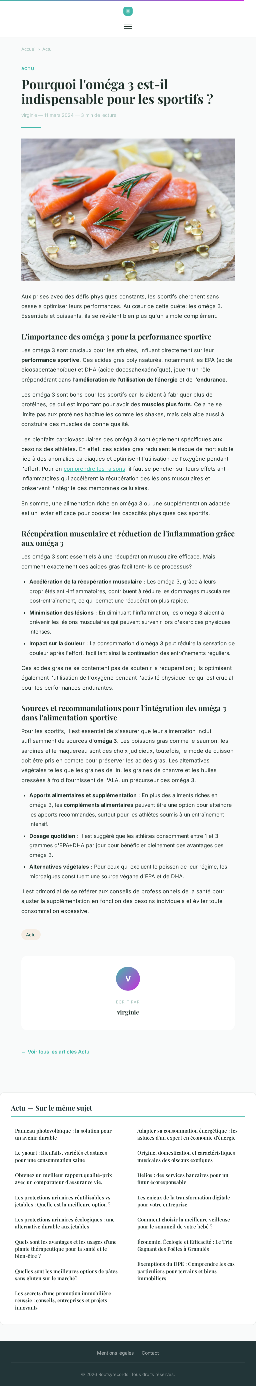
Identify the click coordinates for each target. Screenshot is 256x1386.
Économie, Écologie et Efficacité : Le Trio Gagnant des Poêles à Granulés (184, 1245)
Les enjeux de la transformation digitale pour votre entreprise (183, 1201)
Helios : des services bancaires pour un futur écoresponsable (182, 1178)
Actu (47, 49)
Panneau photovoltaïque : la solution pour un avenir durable (63, 1134)
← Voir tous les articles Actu (55, 1052)
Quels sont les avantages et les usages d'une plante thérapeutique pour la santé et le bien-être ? (66, 1248)
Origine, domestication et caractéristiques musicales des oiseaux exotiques (186, 1156)
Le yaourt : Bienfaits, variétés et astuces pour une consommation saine (61, 1156)
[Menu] (128, 26)
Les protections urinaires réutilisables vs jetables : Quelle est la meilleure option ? (62, 1201)
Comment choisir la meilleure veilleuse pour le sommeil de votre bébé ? (183, 1223)
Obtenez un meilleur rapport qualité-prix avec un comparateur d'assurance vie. (63, 1178)
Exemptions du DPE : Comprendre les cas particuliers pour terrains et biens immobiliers (186, 1271)
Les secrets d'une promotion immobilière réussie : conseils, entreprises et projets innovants (63, 1300)
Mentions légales (115, 1353)
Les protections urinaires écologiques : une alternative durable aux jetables (65, 1223)
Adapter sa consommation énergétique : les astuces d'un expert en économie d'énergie (187, 1134)
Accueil (28, 49)
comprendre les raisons (94, 468)
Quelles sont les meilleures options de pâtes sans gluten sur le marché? (66, 1275)
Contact (150, 1353)
